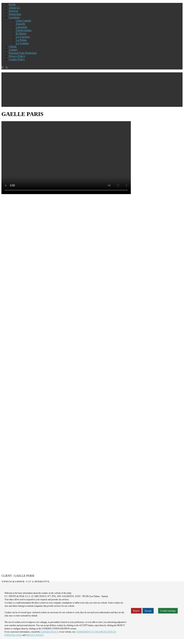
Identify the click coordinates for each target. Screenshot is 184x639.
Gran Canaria (23, 20)
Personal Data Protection (23, 52)
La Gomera (22, 43)
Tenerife (20, 23)
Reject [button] (136, 610)
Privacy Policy (17, 56)
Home (12, 4)
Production (15, 14)
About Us (14, 7)
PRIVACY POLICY (35, 635)
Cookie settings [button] (168, 610)
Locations (14, 17)
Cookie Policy (17, 59)
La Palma (21, 39)
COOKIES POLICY (49, 632)
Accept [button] (148, 610)
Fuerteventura (23, 30)
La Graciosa (23, 36)
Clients (13, 46)
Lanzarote (21, 27)
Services (13, 10)
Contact (13, 49)
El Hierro (21, 33)
